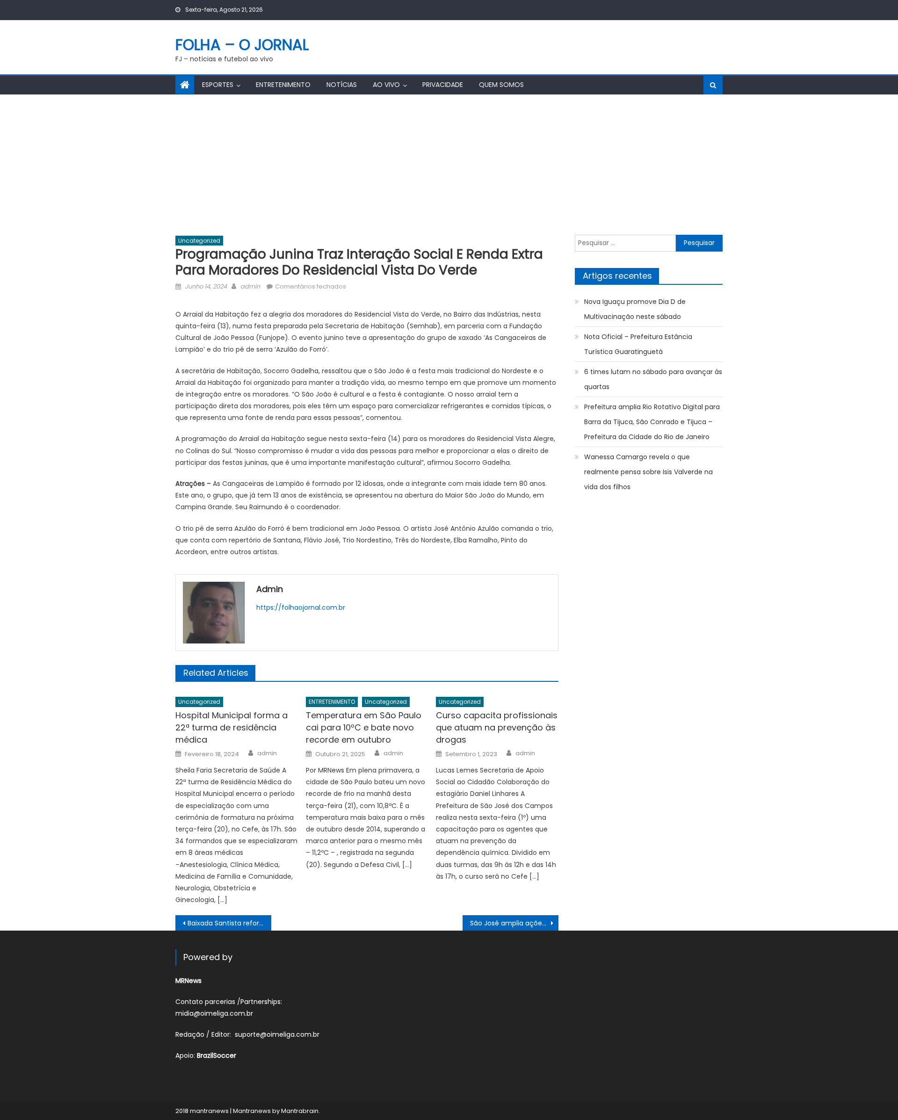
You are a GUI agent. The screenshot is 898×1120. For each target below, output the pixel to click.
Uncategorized (199, 241)
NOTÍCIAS (341, 84)
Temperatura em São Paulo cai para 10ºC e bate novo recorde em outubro (363, 727)
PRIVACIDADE (442, 84)
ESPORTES (217, 84)
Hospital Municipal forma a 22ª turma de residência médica (231, 727)
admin (250, 286)
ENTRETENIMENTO (283, 84)
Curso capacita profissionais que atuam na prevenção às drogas (497, 727)
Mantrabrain (300, 1110)
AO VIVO (386, 84)
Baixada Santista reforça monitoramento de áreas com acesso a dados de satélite (229, 923)
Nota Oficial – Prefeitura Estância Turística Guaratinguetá (638, 344)
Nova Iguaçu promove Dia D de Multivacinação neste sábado (635, 309)
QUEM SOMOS (501, 84)
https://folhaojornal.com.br (300, 607)
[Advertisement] (449, 164)
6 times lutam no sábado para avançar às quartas (653, 379)
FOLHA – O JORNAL (242, 44)
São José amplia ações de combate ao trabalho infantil (514, 923)
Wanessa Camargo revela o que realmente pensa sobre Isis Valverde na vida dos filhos (648, 471)
